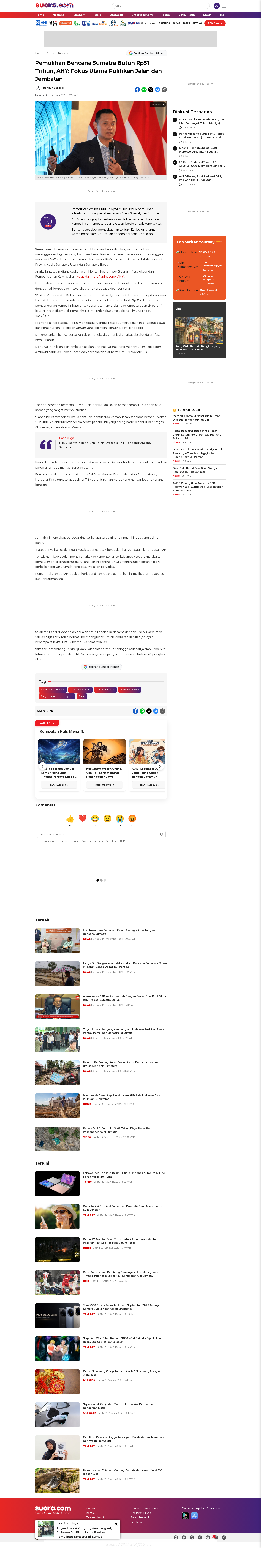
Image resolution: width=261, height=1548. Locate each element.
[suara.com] (54, 6)
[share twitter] (151, 89)
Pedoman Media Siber (144, 1508)
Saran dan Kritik (140, 1517)
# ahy (82, 696)
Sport (207, 15)
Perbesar (159, 104)
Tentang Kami (95, 1517)
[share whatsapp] (144, 89)
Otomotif (116, 15)
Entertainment (142, 15)
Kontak (90, 1513)
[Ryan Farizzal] (187, 292)
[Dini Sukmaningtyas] (188, 266)
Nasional (59, 15)
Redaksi (91, 1508)
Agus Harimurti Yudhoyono (96, 276)
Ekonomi (80, 15)
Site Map (136, 1522)
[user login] (217, 6)
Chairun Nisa (207, 251)
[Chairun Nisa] (186, 254)
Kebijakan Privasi (141, 1513)
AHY (120, 276)
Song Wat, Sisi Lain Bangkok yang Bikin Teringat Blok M (197, 348)
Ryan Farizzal (208, 290)
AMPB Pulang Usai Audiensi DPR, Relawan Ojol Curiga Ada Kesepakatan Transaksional (200, 180)
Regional (214, 23)
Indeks (225, 15)
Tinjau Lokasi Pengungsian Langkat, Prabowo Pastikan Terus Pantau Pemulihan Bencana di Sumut (84, 1532)
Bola (98, 15)
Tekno (165, 15)
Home (40, 15)
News (51, 53)
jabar (176, 23)
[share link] (164, 89)
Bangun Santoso (54, 87)
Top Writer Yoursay (195, 242)
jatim (186, 23)
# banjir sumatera (80, 689)
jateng (197, 23)
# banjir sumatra (105, 689)
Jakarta (164, 23)
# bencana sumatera (53, 689)
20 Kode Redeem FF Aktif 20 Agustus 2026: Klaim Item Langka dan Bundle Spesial (201, 165)
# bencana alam (129, 689)
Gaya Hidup (186, 15)
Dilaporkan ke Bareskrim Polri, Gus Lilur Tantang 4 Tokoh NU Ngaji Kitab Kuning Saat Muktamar (201, 123)
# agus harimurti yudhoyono (57, 696)
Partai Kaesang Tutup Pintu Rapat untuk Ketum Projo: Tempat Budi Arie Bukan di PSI (201, 137)
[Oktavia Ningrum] (188, 280)
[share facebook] (137, 89)
